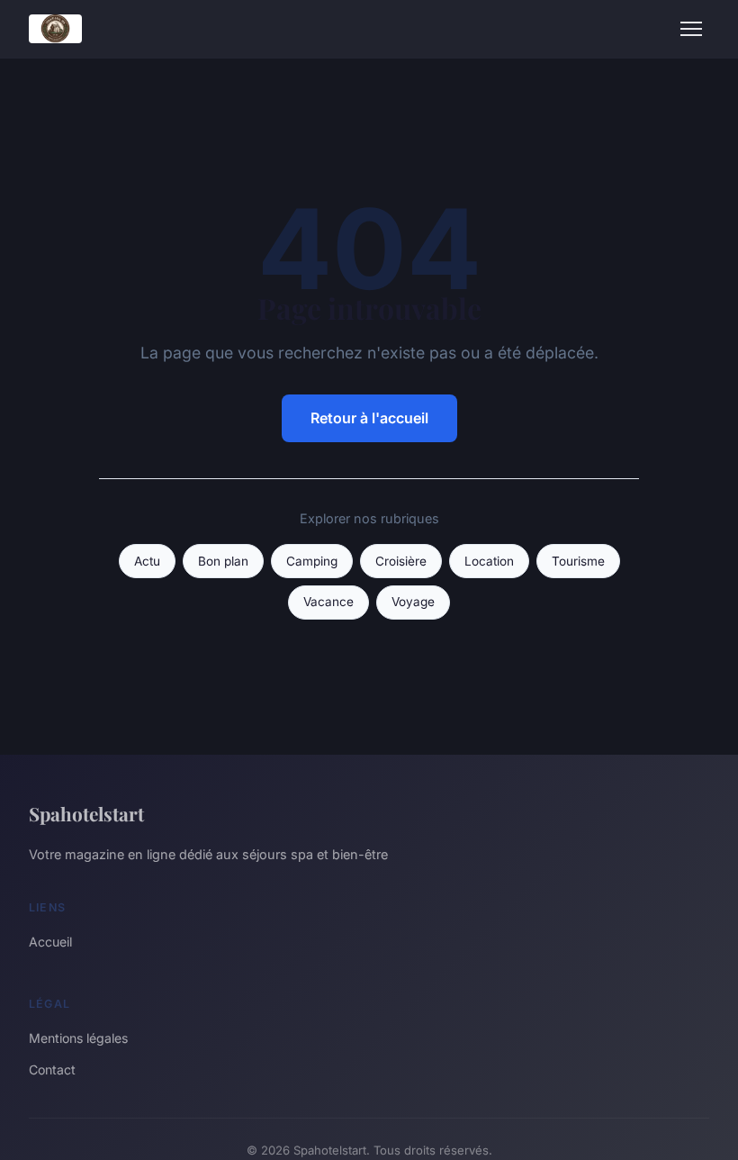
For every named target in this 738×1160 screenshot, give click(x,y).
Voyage (413, 601)
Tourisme (578, 561)
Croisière (401, 561)
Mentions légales (78, 1038)
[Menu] (691, 28)
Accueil (50, 941)
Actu (147, 561)
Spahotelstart (86, 813)
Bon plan (223, 561)
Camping (312, 561)
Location (489, 561)
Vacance (328, 601)
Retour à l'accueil (369, 418)
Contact (52, 1069)
